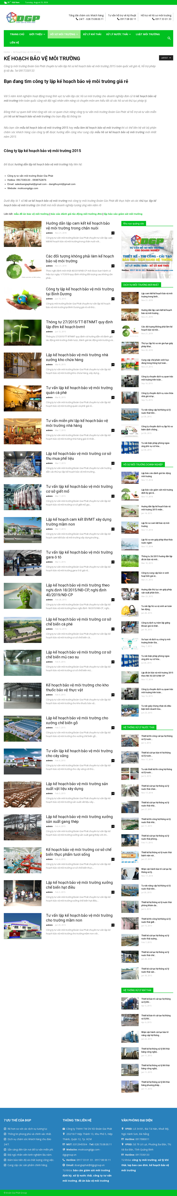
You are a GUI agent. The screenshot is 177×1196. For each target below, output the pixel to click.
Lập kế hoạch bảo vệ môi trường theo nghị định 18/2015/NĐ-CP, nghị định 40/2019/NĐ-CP (78, 590)
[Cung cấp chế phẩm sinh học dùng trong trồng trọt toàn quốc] (130, 364)
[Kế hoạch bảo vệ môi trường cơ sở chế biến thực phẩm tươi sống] (22, 860)
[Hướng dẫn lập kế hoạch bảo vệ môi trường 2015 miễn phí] (130, 511)
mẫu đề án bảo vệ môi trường (31, 213)
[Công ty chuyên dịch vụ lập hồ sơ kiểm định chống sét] (130, 431)
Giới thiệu (35, 34)
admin (49, 233)
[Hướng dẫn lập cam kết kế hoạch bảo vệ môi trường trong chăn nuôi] (22, 234)
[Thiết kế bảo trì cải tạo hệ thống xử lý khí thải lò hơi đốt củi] (130, 1003)
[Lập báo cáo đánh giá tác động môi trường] (130, 478)
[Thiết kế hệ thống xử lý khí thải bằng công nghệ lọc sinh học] (130, 1053)
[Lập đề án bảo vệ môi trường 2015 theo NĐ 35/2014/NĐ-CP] (130, 677)
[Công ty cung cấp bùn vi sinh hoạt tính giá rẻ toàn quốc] (130, 577)
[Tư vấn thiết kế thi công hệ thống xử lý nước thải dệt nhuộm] (130, 774)
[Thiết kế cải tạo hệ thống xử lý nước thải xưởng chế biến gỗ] (130, 940)
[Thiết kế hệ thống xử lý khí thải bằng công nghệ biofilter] (130, 1070)
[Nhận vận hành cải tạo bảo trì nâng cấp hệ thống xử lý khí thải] (130, 1037)
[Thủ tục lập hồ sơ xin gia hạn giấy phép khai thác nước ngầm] (130, 348)
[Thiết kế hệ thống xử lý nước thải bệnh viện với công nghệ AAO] (130, 857)
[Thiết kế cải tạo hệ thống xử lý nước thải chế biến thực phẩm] (130, 957)
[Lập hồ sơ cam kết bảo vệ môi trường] (130, 528)
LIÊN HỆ (14, 42)
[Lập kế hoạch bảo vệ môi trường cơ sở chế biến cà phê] (22, 630)
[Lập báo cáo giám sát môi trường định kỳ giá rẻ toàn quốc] (130, 494)
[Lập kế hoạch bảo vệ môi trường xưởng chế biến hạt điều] (22, 893)
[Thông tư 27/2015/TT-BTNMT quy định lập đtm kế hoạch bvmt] (22, 333)
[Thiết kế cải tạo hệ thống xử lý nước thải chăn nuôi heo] (130, 790)
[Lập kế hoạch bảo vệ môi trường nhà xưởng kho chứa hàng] (22, 366)
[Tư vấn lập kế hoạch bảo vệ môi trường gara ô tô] (22, 563)
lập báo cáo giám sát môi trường (123, 213)
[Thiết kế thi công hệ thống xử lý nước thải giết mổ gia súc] (130, 923)
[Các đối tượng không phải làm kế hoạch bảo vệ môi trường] (22, 267)
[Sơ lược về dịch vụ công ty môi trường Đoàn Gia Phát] (130, 644)
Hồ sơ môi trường (62, 34)
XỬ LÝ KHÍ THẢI (92, 34)
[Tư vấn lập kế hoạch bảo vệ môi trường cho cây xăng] (22, 762)
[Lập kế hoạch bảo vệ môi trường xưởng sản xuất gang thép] (22, 827)
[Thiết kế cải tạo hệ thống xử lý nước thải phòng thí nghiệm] (130, 840)
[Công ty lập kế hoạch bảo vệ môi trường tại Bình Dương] (22, 300)
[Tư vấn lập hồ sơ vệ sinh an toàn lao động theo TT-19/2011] (130, 611)
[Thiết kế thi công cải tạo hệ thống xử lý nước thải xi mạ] (130, 741)
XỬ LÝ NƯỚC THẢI (117, 34)
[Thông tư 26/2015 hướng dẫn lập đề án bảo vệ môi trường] (130, 561)
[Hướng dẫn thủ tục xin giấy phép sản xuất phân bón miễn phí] (130, 594)
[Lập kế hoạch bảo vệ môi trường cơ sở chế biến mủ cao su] (22, 663)
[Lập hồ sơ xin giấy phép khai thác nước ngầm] (130, 544)
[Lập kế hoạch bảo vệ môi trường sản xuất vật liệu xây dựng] (22, 794)
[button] (169, 38)
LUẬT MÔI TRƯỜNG (148, 34)
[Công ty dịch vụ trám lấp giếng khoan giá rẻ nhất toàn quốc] (130, 627)
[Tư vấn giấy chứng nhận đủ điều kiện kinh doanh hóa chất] (130, 710)
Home (7, 52)
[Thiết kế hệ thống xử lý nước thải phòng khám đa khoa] (130, 907)
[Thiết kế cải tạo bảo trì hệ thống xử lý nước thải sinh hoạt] (130, 757)
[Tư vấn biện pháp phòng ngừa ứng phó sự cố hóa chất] (130, 448)
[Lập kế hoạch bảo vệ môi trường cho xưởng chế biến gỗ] (22, 729)
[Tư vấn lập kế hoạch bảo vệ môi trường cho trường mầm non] (22, 926)
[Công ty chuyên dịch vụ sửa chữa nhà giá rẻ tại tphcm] (130, 398)
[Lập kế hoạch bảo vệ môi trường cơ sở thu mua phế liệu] (22, 464)
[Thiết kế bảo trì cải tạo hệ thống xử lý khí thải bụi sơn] (130, 1020)
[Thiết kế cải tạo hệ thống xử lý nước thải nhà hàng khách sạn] (130, 807)
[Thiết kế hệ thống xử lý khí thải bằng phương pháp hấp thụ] (130, 1087)
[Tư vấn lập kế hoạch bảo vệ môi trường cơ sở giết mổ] (22, 497)
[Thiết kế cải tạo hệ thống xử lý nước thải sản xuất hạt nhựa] (130, 973)
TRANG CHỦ (17, 34)
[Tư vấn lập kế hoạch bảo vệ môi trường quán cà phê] (22, 398)
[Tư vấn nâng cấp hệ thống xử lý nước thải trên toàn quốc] (130, 414)
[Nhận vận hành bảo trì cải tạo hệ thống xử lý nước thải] (130, 874)
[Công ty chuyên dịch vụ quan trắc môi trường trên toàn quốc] (130, 381)
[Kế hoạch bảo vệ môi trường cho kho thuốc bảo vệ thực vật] (22, 696)
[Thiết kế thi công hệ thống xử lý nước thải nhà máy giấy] (130, 824)
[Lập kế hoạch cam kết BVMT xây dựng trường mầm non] (22, 530)
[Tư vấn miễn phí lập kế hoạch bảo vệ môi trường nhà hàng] (22, 431)
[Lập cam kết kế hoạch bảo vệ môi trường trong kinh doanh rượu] (130, 298)
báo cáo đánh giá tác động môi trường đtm (76, 213)
